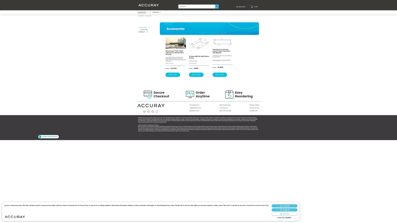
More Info (286, 214)
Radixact (142, 32)
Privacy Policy (254, 105)
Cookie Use (254, 111)
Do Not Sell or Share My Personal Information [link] (19, 138)
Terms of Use (254, 108)
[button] (48, 138)
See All (144, 30)
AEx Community (225, 111)
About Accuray (225, 105)
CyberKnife (141, 16)
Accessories (148, 16)
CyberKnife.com (195, 108)
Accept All (286, 206)
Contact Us (224, 108)
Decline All (286, 210)
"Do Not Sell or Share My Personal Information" (251, 205)
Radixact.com (194, 111)
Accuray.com (194, 105)
